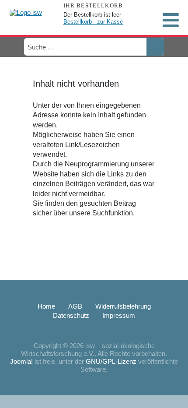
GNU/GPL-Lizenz (111, 361)
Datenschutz (71, 315)
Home (46, 306)
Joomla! (21, 361)
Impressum (118, 315)
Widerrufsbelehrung (123, 306)
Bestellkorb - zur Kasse (93, 21)
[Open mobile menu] (170, 20)
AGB (75, 306)
